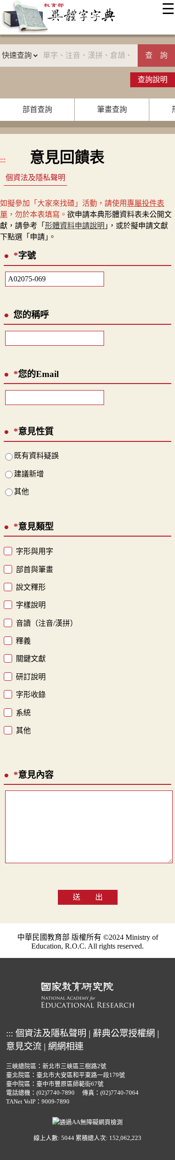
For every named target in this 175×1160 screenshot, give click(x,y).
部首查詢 (37, 109)
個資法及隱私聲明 (35, 178)
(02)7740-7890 (55, 1093)
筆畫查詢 (112, 109)
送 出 (88, 897)
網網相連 (66, 1046)
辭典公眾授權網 (124, 1033)
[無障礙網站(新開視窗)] (87, 1121)
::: (3, 160)
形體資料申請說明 (75, 226)
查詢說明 (153, 80)
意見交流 (24, 1046)
